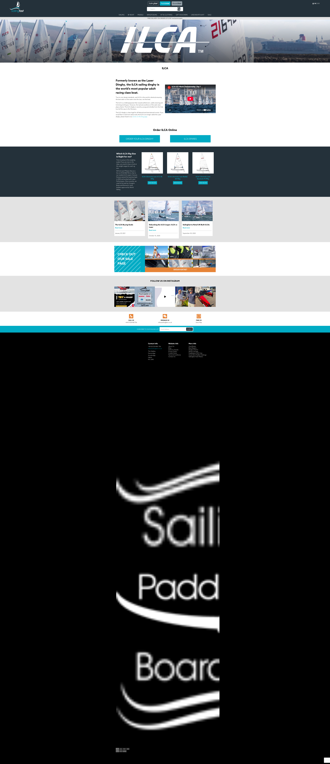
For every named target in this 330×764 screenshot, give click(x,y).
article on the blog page (140, 116)
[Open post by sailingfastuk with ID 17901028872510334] (185, 297)
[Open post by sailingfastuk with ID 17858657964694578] (145, 297)
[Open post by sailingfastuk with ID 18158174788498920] (124, 297)
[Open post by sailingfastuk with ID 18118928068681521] (165, 297)
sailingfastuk (124, 288)
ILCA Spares (190, 138)
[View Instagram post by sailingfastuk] (133, 305)
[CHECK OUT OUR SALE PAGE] (165, 247)
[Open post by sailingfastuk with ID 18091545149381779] (205, 297)
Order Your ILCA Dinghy (139, 138)
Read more (118, 228)
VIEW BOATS (152, 183)
